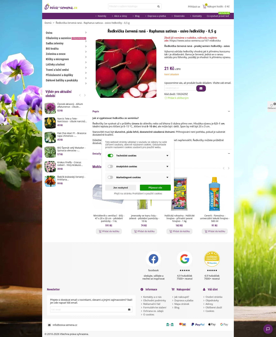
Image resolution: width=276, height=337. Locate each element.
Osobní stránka (214, 296)
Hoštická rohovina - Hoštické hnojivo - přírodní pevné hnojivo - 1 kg (180, 218)
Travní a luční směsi (57, 69)
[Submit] (129, 309)
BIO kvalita (52, 48)
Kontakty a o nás (152, 296)
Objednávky (212, 300)
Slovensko (179, 15)
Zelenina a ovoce (55, 54)
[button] (79, 95)
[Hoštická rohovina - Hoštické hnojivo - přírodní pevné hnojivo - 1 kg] (179, 194)
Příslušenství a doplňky (59, 75)
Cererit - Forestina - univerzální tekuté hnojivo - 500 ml (214, 218)
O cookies (148, 314)
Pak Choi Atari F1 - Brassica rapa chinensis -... (71, 134)
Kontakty (197, 15)
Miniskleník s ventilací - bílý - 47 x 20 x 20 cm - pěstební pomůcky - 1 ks (108, 218)
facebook (153, 270)
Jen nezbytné (120, 187)
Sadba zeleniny (54, 43)
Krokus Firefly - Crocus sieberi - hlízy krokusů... (70, 163)
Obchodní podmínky (154, 300)
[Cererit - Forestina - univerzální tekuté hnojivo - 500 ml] (214, 194)
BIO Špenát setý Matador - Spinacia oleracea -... (71, 149)
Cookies (210, 311)
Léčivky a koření (55, 64)
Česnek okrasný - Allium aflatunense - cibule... (70, 105)
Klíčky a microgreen (57, 59)
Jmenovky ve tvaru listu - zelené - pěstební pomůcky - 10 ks (144, 218)
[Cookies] (204, 311)
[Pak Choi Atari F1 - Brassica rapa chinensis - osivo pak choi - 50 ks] (50, 137)
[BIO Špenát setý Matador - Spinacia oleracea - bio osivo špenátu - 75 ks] (50, 152)
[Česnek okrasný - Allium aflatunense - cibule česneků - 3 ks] (50, 108)
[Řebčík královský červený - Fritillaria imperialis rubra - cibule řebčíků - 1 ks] (50, 181)
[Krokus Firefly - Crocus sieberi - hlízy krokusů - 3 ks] (50, 166)
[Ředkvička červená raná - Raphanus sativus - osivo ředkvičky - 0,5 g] (126, 68)
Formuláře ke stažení (154, 307)
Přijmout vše (155, 187)
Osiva (49, 32)
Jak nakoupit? (181, 296)
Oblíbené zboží (214, 307)
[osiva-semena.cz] (64, 6)
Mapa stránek (181, 303)
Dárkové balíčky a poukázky (62, 80)
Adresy (209, 303)
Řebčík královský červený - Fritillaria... (71, 178)
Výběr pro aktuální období (59, 94)
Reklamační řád (151, 303)
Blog (137, 15)
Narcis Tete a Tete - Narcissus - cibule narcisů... (72, 120)
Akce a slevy (120, 15)
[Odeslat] (158, 6)
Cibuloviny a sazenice (65, 38)
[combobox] (132, 6)
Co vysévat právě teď (218, 15)
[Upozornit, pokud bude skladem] (201, 88)
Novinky (102, 15)
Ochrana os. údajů (153, 311)
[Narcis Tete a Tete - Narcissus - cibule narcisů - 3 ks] (50, 123)
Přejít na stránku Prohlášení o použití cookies (138, 193)
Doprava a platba (157, 15)
